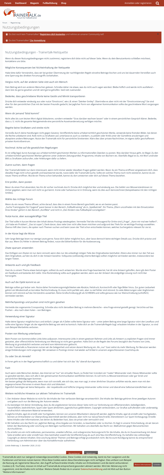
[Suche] (157, 3)
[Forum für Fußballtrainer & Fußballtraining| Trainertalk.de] (82, 13)
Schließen (156, 464)
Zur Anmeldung (37, 40)
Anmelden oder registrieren (138, 3)
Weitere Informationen (143, 464)
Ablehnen (91, 453)
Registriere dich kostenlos (52, 34)
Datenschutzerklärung (91, 469)
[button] (158, 34)
